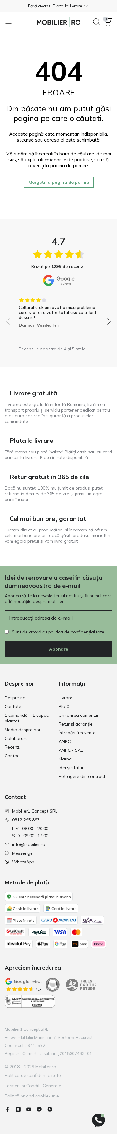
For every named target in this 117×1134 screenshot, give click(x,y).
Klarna (65, 759)
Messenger (23, 853)
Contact (13, 756)
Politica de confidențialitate (33, 1075)
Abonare (58, 649)
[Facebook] (10, 1109)
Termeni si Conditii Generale (33, 1085)
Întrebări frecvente (77, 733)
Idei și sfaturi (72, 767)
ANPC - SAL (71, 750)
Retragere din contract (82, 776)
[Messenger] (42, 1109)
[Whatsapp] (52, 1109)
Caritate (13, 706)
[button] (58, 6)
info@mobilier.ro (28, 844)
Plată (64, 706)
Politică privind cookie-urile (32, 1096)
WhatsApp (23, 862)
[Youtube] (31, 1109)
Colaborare (16, 738)
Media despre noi (22, 729)
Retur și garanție (76, 724)
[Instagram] (20, 1109)
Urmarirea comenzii (78, 715)
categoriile (55, 160)
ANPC (65, 741)
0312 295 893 (26, 820)
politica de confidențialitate (76, 632)
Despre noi (16, 698)
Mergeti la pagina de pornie (58, 182)
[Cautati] (97, 22)
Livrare (65, 698)
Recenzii (13, 747)
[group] (58, 310)
